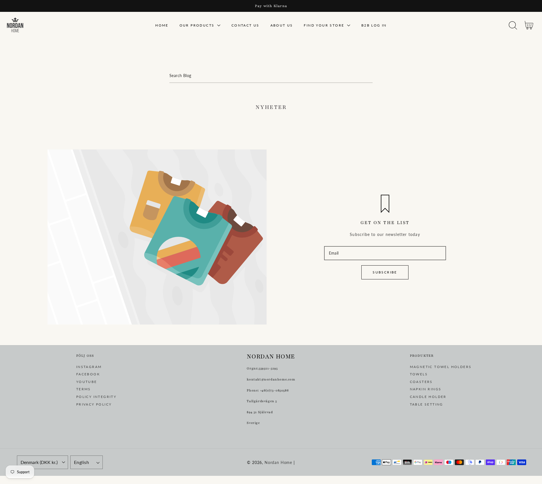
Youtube (86, 382)
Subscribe (385, 272)
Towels (419, 374)
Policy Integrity (96, 397)
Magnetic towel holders (441, 367)
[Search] (513, 25)
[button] (512, 25)
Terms (83, 389)
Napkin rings (426, 389)
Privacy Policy (94, 404)
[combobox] (271, 76)
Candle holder (428, 397)
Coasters (421, 382)
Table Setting (426, 404)
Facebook (88, 374)
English (81, 462)
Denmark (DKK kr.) (39, 462)
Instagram (89, 367)
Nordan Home (278, 462)
